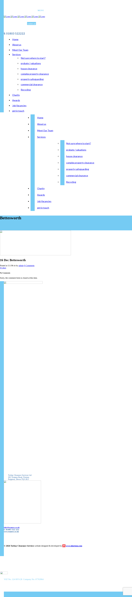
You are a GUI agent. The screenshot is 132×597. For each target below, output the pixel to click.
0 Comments (29, 265)
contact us (31, 23)
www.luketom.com (74, 546)
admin (21, 265)
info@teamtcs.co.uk (12, 527)
